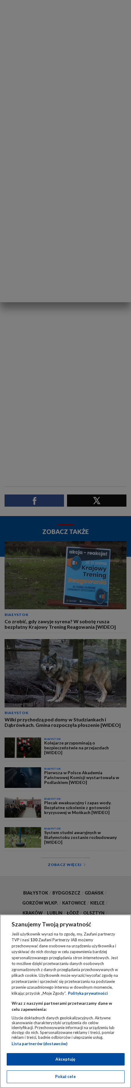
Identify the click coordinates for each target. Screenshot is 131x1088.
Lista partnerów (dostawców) (39, 1043)
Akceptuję (65, 1059)
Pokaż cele (65, 1076)
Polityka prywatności (88, 993)
